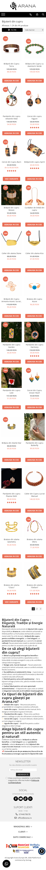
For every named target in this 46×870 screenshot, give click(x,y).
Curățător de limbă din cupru (34, 208)
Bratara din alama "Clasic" (11, 586)
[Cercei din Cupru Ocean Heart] (34, 377)
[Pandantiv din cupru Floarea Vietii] (11, 478)
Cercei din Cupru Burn (11, 162)
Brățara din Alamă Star (11, 443)
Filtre (13, 30)
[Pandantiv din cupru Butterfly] (34, 426)
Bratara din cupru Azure (34, 300)
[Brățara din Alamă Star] (11, 427)
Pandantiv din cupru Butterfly (34, 444)
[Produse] (3, 15)
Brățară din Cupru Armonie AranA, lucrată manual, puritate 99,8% (12, 300)
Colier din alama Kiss (35, 253)
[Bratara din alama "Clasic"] (11, 572)
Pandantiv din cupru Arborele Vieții (11, 117)
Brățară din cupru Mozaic (11, 208)
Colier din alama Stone (11, 253)
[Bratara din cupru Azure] (34, 286)
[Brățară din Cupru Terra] (11, 48)
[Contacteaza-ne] (31, 14)
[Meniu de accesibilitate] (41, 851)
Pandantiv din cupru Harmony (34, 345)
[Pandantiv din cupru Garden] (11, 332)
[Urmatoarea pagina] (40, 608)
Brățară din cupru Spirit (34, 162)
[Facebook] (16, 798)
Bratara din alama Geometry (11, 540)
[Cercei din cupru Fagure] (34, 100)
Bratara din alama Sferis (34, 540)
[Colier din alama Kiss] (34, 240)
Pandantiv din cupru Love (11, 391)
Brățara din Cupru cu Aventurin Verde (34, 64)
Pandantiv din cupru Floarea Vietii (11, 494)
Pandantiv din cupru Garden (11, 345)
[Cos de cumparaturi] (37, 14)
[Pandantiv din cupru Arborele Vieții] (11, 100)
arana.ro (26, 751)
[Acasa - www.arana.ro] (23, 6)
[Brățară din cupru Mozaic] (11, 195)
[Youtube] (20, 798)
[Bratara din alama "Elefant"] (34, 572)
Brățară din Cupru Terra (11, 64)
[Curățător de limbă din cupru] (34, 195)
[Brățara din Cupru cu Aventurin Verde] (34, 48)
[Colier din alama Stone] (11, 240)
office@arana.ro (24, 818)
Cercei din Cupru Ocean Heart (34, 391)
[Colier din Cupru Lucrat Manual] (34, 478)
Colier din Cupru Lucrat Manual (35, 494)
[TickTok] (25, 798)
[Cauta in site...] (43, 14)
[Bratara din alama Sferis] (34, 527)
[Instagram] (30, 798)
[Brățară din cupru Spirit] (34, 149)
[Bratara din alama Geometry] (11, 527)
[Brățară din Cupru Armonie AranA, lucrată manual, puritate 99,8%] (11, 286)
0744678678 (24, 814)
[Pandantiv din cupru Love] (11, 377)
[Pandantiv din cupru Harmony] (34, 332)
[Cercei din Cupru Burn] (11, 149)
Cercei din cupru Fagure (34, 117)
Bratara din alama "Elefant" (34, 586)
